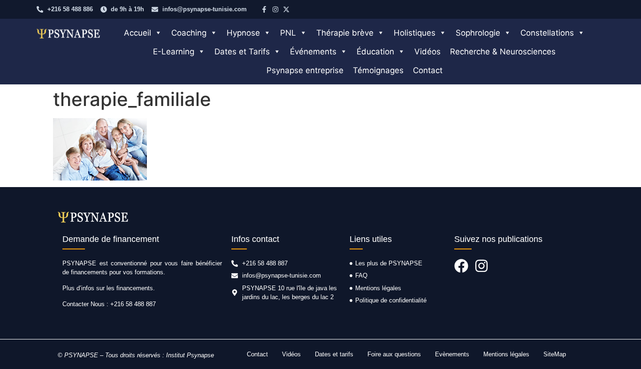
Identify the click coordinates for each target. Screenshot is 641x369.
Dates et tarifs (334, 354)
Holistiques (414, 33)
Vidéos (427, 51)
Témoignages (378, 70)
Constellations (547, 33)
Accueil (137, 33)
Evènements (452, 354)
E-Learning (173, 51)
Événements (313, 51)
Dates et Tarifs (242, 51)
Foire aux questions (394, 354)
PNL (288, 33)
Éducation (375, 51)
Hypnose (243, 33)
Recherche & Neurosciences (503, 51)
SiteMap (554, 354)
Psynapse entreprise (305, 70)
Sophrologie (478, 33)
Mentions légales (506, 354)
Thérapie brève (345, 33)
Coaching (188, 33)
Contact (428, 70)
